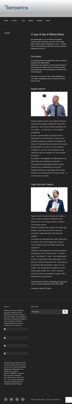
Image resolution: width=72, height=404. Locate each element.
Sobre (48, 20)
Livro (23, 20)
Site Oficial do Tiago (57, 281)
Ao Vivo (14, 20)
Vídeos (31, 20)
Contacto (40, 20)
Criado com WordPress (53, 399)
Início (6, 20)
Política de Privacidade (37, 399)
